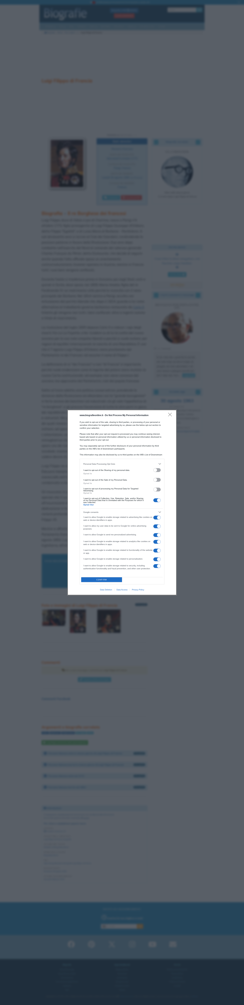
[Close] (171, 415)
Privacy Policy (138, 590)
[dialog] (122, 502)
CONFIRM (101, 580)
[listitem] (122, 463)
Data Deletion (106, 590)
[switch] (157, 470)
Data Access (122, 590)
